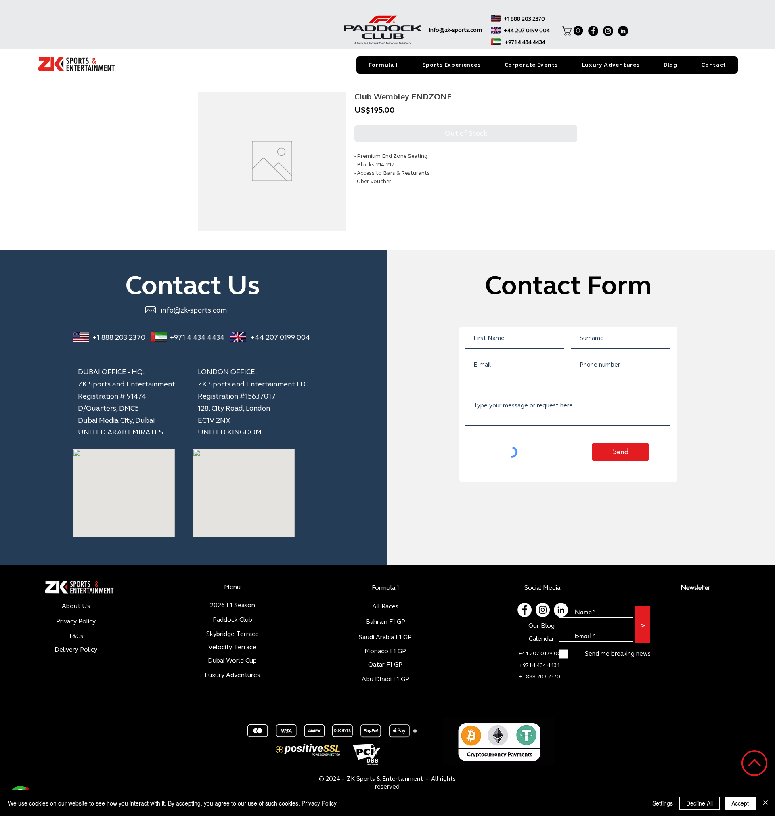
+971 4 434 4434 (197, 337)
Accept (740, 803)
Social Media (542, 588)
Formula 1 (385, 588)
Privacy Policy (319, 803)
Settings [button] (662, 803)
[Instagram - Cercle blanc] (543, 610)
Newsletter (695, 587)
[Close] (765, 803)
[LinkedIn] (623, 31)
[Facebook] (593, 31)
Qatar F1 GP (385, 664)
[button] (573, 31)
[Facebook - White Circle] (524, 610)
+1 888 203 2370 (118, 337)
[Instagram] (608, 31)
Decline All (699, 803)
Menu (232, 587)
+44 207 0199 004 (280, 337)
